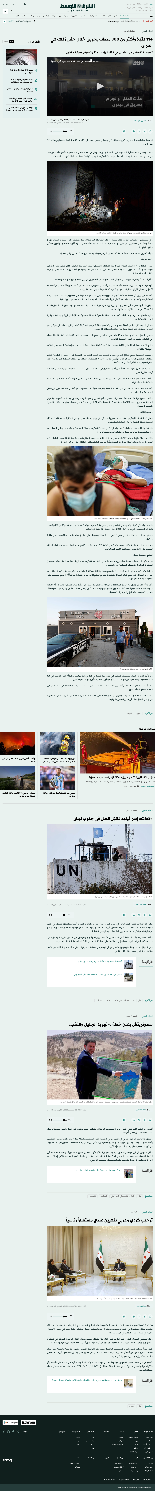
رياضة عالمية (134, 1471)
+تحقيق (121, 1471)
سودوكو (77, 1467)
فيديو (38, 16)
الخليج (148, 1441)
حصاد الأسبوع (119, 1464)
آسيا (136, 1445)
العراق (129, 713)
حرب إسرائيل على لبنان (124, 1000)
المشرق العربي (129, 31)
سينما (92, 1445)
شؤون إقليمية (149, 1452)
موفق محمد (141, 1306)
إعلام (93, 1448)
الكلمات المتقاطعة (75, 1464)
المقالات (122, 1437)
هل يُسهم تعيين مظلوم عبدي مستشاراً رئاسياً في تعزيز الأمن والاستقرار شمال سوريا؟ (87, 1380)
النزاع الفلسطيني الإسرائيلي (122, 1196)
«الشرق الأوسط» (140, 121)
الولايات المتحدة (133, 1437)
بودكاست (31, 16)
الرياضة (54, 16)
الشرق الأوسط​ (124, 16)
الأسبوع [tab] (6, 41)
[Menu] (151, 16)
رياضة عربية (134, 1467)
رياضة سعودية (133, 1464)
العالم (115, 16)
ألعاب (23, 16)
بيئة (79, 1445)
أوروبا (136, 1441)
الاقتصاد (102, 16)
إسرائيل (99, 1000)
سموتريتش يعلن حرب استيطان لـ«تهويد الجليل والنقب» (99, 1170)
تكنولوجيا (74, 16)
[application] (100, 86)
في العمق (46, 16)
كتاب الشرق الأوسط (117, 1445)
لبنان (108, 1000)
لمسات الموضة (149, 1471)
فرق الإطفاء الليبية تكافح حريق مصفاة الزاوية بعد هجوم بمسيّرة (122, 777)
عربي (151, 4)
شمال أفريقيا (146, 1445)
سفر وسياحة (149, 1467)
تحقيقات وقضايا (119, 1467)
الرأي (109, 16)
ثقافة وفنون (93, 16)
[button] (100, 86)
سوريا (131, 1406)
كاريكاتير (121, 1441)
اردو (134, 4)
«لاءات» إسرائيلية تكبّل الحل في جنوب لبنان (124, 21)
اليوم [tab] (11, 41)
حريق (138, 713)
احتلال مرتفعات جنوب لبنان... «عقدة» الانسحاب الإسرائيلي (98, 974)
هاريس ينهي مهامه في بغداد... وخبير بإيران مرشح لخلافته (20, 99)
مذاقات (150, 1464)
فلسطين (92, 1196)
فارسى (129, 4)
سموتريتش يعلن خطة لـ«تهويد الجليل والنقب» (110, 1025)
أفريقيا (136, 1448)
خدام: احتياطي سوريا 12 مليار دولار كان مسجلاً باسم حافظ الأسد (19, 81)
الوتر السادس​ (90, 1441)
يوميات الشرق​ (63, 16)
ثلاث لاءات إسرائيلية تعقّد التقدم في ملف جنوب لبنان (100, 961)
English (145, 4)
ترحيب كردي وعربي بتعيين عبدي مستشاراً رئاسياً (109, 1220)
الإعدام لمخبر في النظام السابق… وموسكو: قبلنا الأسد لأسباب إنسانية (19, 109)
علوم (78, 1441)
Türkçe (139, 4)
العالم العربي (147, 31)
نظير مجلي (140, 1109)
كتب (93, 1437)
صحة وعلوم (83, 16)
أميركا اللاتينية (134, 1452)
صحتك (78, 1437)
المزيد (17, 16)
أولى (139, 1000)
